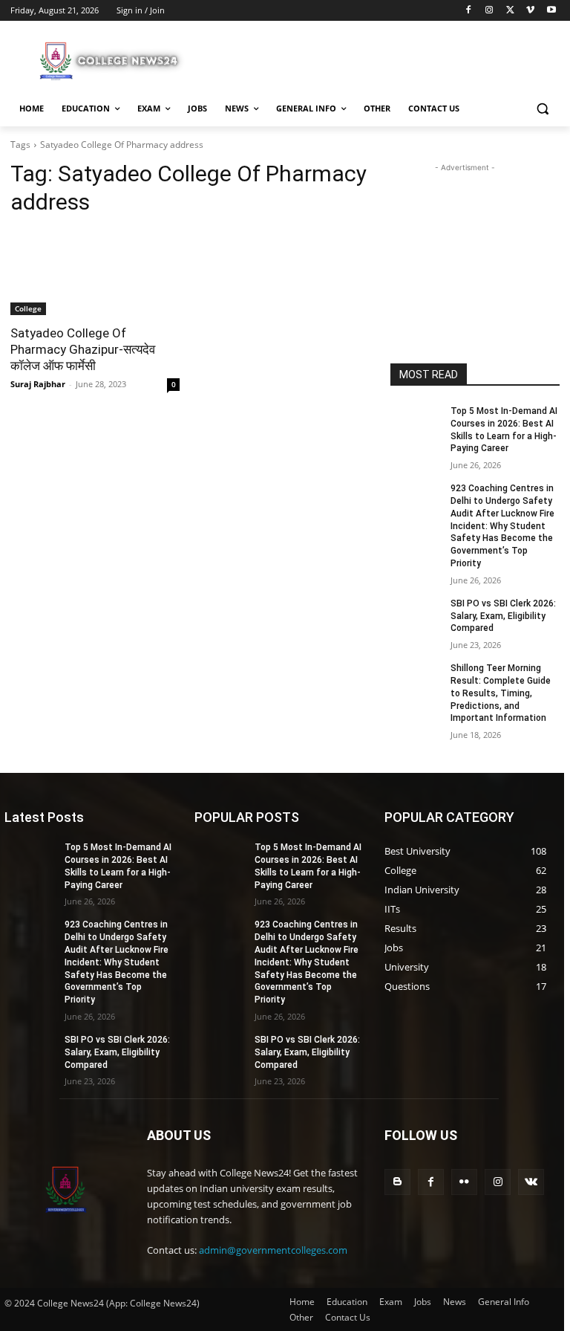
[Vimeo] (530, 10)
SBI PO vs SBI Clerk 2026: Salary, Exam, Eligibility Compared (503, 616)
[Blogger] (397, 1182)
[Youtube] (551, 10)
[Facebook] (468, 10)
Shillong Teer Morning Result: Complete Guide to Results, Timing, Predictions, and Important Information (501, 693)
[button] (542, 108)
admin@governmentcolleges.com (273, 1250)
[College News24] (111, 60)
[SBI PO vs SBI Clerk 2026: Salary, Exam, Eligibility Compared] (415, 615)
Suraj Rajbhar (37, 383)
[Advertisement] (386, 58)
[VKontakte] (531, 1182)
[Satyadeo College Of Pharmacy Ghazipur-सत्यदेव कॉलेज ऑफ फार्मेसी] (95, 272)
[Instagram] (489, 10)
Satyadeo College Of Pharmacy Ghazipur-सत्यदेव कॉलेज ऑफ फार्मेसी (82, 349)
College (28, 308)
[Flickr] (464, 1182)
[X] (510, 10)
